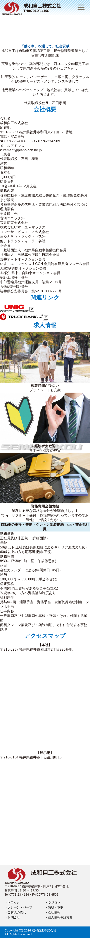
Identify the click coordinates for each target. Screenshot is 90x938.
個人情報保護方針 (60, 917)
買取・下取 (55, 907)
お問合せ (14, 917)
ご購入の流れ (17, 912)
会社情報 (54, 912)
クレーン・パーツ (20, 907)
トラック (14, 902)
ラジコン (54, 902)
